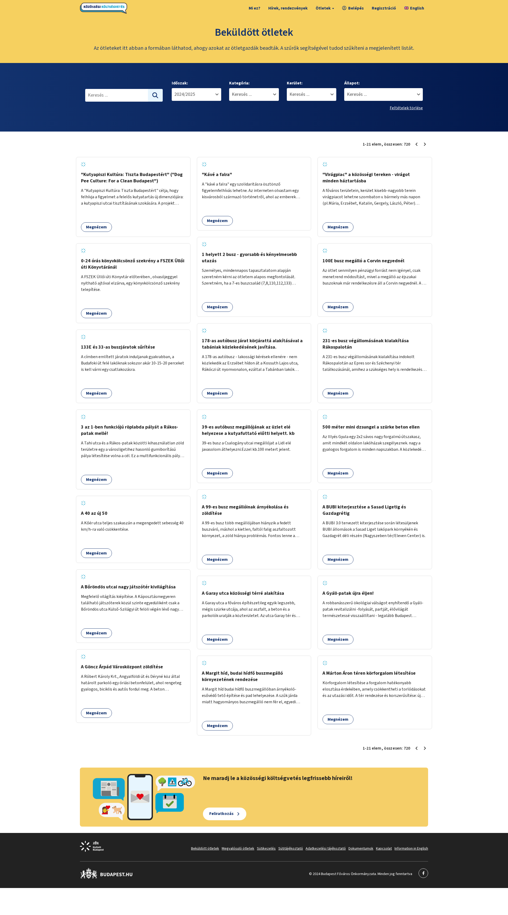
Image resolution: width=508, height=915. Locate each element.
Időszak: (180, 83)
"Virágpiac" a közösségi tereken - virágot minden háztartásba (366, 177)
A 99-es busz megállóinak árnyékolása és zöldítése (245, 510)
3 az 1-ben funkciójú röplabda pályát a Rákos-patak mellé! (129, 430)
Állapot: (352, 83)
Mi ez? (254, 8)
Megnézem (96, 227)
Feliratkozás (221, 814)
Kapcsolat (384, 848)
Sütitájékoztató (290, 848)
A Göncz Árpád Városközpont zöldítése (122, 667)
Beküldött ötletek (205, 848)
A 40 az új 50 (94, 513)
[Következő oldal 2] (425, 144)
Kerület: (294, 83)
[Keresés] (155, 95)
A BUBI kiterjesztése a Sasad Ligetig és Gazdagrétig (364, 510)
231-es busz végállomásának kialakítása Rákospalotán (366, 343)
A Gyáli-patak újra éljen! (348, 593)
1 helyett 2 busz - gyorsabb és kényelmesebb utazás (249, 257)
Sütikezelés (266, 848)
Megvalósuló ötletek (238, 848)
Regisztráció (384, 8)
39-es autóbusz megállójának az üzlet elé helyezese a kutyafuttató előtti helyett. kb (248, 430)
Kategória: (239, 83)
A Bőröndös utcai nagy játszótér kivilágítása (128, 587)
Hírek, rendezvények (288, 8)
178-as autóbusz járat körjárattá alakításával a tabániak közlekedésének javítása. (252, 343)
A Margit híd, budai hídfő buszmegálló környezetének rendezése (242, 676)
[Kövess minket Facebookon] (106, 877)
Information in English (411, 848)
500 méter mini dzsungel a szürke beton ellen (371, 427)
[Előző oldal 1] (416, 144)
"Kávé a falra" (217, 174)
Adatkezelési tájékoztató (326, 848)
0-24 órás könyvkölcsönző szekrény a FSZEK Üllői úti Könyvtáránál (132, 264)
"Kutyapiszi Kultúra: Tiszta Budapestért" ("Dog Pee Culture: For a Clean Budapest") (132, 177)
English (417, 8)
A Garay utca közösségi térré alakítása (243, 593)
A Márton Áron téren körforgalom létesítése (369, 673)
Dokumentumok (360, 848)
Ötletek (323, 8)
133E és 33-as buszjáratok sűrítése (118, 347)
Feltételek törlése (406, 108)
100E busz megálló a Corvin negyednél (363, 261)
